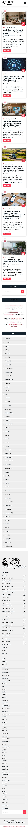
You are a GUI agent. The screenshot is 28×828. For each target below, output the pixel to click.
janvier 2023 (8, 498)
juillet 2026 (7, 342)
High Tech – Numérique (7, 608)
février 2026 (8, 361)
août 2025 (7, 383)
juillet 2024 (7, 431)
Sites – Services (6, 636)
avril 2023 (7, 487)
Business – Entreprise (7, 586)
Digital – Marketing (6, 594)
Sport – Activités (6, 641)
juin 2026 (7, 346)
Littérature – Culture (7, 614)
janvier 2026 (8, 364)
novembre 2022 (9, 505)
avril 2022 (7, 531)
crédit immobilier (13, 312)
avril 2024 (7, 442)
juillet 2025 (7, 387)
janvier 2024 (8, 453)
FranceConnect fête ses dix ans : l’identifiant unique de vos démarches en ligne (13, 78)
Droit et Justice (5, 597)
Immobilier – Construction (8, 611)
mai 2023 (7, 483)
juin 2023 (7, 479)
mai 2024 (7, 438)
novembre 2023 (9, 461)
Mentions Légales (15, 822)
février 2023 (8, 494)
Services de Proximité (10, 119)
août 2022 (7, 516)
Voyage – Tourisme (6, 644)
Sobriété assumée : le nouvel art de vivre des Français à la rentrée (13, 32)
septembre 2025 (9, 379)
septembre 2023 (9, 468)
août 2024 (7, 427)
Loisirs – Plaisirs (6, 616)
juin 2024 (7, 435)
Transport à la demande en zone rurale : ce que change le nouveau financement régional (13, 168)
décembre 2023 (9, 457)
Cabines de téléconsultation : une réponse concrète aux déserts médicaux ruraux (13, 123)
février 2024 (8, 450)
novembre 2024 (9, 416)
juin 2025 (7, 390)
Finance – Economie (7, 605)
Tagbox (12, 322)
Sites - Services (9, 74)
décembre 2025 (9, 368)
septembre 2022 (9, 513)
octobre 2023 (8, 464)
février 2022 (8, 538)
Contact (23, 822)
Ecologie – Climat (6, 600)
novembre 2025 (9, 372)
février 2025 (8, 405)
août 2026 (7, 339)
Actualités (4, 575)
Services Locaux (9, 164)
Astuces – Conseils (6, 581)
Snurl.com (20, 324)
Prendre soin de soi (7, 625)
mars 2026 (7, 357)
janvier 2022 (8, 542)
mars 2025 (7, 401)
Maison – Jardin (6, 619)
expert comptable (8, 314)
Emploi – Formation (10, 257)
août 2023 (7, 472)
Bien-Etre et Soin (6, 583)
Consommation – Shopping (8, 592)
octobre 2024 (8, 420)
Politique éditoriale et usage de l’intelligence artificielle (14, 826)
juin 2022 (7, 524)
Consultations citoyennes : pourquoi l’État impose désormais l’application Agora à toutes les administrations (14, 214)
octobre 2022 (8, 509)
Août (23, 24)
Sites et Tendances (9, 208)
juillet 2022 (7, 520)
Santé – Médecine (6, 627)
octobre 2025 (8, 376)
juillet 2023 (7, 475)
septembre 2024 (9, 424)
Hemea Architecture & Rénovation (14, 305)
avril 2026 (7, 353)
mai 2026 (7, 350)
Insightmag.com (13, 324)
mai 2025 (7, 394)
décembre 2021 (8, 546)
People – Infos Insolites (7, 622)
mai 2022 (7, 527)
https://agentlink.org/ (16, 318)
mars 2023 (7, 490)
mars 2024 (7, 446)
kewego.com (14, 326)
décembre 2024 (9, 413)
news (8, 308)
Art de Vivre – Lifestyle (10, 27)
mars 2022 (7, 535)
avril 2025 (7, 398)
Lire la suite (7, 50)
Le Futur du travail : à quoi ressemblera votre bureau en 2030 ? (13, 261)
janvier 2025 (8, 409)
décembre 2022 (9, 501)
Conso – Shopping (6, 589)
